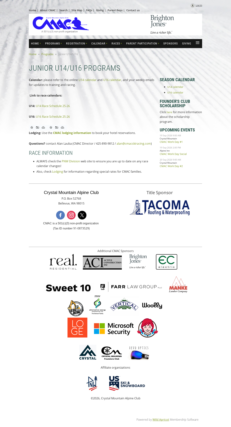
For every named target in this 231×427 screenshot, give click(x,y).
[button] (37, 127)
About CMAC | (49, 10)
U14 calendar (88, 80)
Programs (47, 54)
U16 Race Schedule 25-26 (53, 117)
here (170, 112)
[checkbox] (31, 127)
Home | (33, 10)
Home (32, 54)
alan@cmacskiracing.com (134, 144)
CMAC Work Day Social (173, 154)
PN (64, 161)
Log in (199, 5)
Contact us (133, 10)
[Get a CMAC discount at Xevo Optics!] (139, 359)
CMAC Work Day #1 (171, 142)
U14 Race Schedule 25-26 (53, 106)
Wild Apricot (160, 420)
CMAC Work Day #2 (171, 166)
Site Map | (77, 10)
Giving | (101, 10)
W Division (73, 161)
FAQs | (90, 10)
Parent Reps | (116, 10)
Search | (64, 10)
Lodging (57, 172)
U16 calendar (112, 80)
